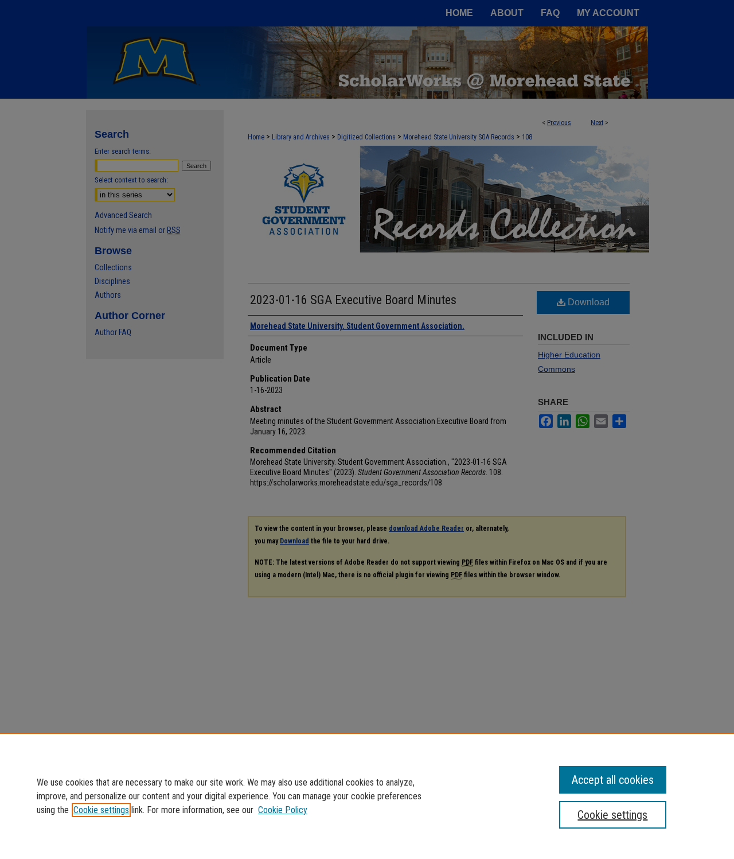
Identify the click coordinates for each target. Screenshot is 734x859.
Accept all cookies (613, 780)
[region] (367, 796)
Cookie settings (101, 809)
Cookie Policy (282, 809)
